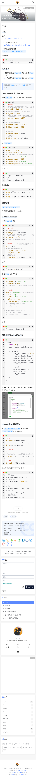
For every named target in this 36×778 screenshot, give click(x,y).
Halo (4, 751)
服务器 (31, 8)
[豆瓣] (19, 540)
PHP (23, 744)
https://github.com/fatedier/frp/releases (16, 45)
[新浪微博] (15, 540)
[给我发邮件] (18, 651)
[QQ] (3, 540)
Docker (5, 747)
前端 (27, 744)
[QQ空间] (7, 540)
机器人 (30, 747)
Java (14, 747)
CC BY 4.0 (8, 534)
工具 (27, 8)
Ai (19, 744)
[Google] (3, 544)
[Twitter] (30, 540)
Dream (24, 770)
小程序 (19, 747)
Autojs (25, 747)
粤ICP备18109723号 (26, 768)
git (10, 747)
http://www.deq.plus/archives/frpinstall (14, 525)
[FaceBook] (27, 540)
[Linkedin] (23, 540)
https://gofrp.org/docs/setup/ (12, 38)
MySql (15, 744)
